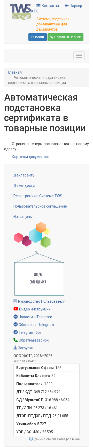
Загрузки (25, 348)
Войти (39, 37)
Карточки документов (30, 157)
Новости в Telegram (35, 317)
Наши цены (23, 217)
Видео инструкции (34, 309)
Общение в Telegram (36, 325)
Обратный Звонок (67, 37)
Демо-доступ (24, 185)
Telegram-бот (30, 332)
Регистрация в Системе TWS (37, 196)
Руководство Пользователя (41, 301)
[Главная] (20, 12)
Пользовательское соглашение (40, 206)
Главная (15, 72)
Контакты (49, 5)
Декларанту (23, 175)
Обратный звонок (33, 340)
